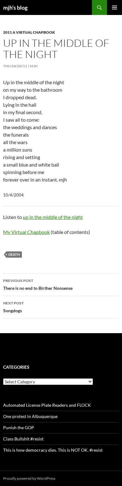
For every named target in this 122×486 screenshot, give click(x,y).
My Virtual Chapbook (26, 232)
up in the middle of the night (53, 217)
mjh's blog (15, 7)
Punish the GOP (18, 427)
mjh (34, 66)
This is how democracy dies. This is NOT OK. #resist (53, 450)
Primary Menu (114, 7)
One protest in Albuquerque (30, 416)
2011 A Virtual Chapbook (29, 32)
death (14, 254)
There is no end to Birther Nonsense (38, 284)
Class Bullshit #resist (23, 438)
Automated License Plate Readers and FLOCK (47, 405)
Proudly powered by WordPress (29, 478)
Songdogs (13, 307)
